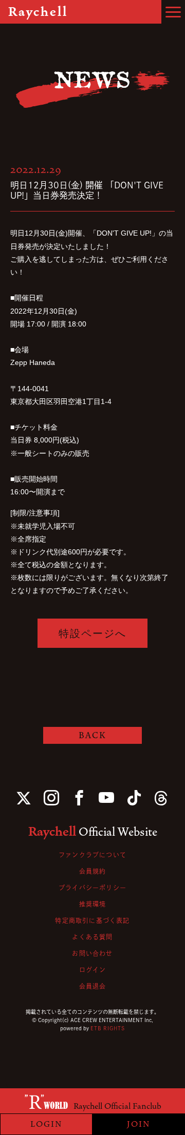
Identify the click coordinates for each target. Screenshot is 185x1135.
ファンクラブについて (92, 855)
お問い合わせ (92, 953)
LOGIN (46, 1124)
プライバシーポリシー (92, 887)
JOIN (139, 1124)
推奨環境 (92, 904)
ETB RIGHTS (107, 1028)
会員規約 (92, 871)
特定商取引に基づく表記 (92, 920)
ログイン (92, 970)
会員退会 (92, 986)
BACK (92, 735)
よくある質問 (92, 937)
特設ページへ (92, 633)
